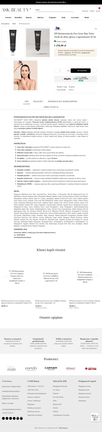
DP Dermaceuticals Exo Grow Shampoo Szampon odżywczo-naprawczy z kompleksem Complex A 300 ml (16, 302)
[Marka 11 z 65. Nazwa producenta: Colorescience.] (91, 369)
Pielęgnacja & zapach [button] (87, 381)
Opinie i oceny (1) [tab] (51, 107)
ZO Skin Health (58, 397)
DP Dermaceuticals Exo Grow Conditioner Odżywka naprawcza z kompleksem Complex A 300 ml (84, 302)
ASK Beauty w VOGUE (35, 386)
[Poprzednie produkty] (5, 274)
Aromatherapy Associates (61, 415)
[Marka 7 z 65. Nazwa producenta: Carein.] (11, 369)
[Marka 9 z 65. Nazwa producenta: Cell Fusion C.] (51, 369)
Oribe (55, 401)
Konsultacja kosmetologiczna (36, 393)
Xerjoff (55, 408)
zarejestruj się (86, 52)
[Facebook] (3, 418)
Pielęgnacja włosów (84, 393)
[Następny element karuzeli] (100, 369)
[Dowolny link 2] (21, 418)
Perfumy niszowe (84, 397)
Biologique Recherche (60, 386)
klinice (34, 232)
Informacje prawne (33, 411)
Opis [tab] (26, 101)
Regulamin (30, 404)
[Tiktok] (14, 418)
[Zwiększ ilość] (64, 71)
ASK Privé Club (32, 390)
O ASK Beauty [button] (33, 381)
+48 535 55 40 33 (7, 413)
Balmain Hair (57, 404)
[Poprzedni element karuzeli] (2, 369)
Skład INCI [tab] (38, 101)
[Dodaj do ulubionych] (94, 70)
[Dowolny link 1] (17, 418)
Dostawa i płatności (33, 397)
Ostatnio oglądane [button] (51, 317)
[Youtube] (10, 418)
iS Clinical (56, 390)
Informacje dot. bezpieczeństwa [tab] (62, 101)
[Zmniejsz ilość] (55, 71)
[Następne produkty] (96, 274)
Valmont (55, 393)
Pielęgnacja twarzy (84, 386)
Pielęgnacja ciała (83, 390)
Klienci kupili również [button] (51, 250)
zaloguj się (68, 52)
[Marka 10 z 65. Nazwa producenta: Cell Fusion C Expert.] (71, 369)
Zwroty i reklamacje (33, 401)
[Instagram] (7, 418)
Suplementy (82, 401)
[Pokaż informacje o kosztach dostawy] (75, 90)
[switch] (95, 419)
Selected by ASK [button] (60, 381)
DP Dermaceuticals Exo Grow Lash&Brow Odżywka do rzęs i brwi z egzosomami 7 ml (50, 302)
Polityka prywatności (34, 408)
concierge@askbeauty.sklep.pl (11, 409)
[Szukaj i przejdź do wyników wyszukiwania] (72, 9)
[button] (96, 17)
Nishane (55, 411)
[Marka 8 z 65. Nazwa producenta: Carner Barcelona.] (31, 369)
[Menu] (99, 414)
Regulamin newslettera (34, 415)
